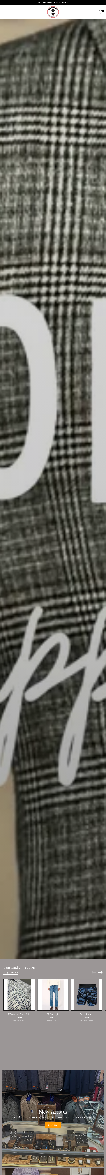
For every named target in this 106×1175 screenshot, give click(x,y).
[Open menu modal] (5, 12)
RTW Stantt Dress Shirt (19, 1014)
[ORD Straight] (53, 995)
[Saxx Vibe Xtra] (87, 995)
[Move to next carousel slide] (100, 972)
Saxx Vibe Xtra (87, 1014)
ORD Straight (53, 1014)
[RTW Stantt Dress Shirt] (19, 995)
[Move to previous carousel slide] (94, 972)
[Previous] (28, 2)
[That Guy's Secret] (53, 12)
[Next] (78, 2)
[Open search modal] (95, 12)
